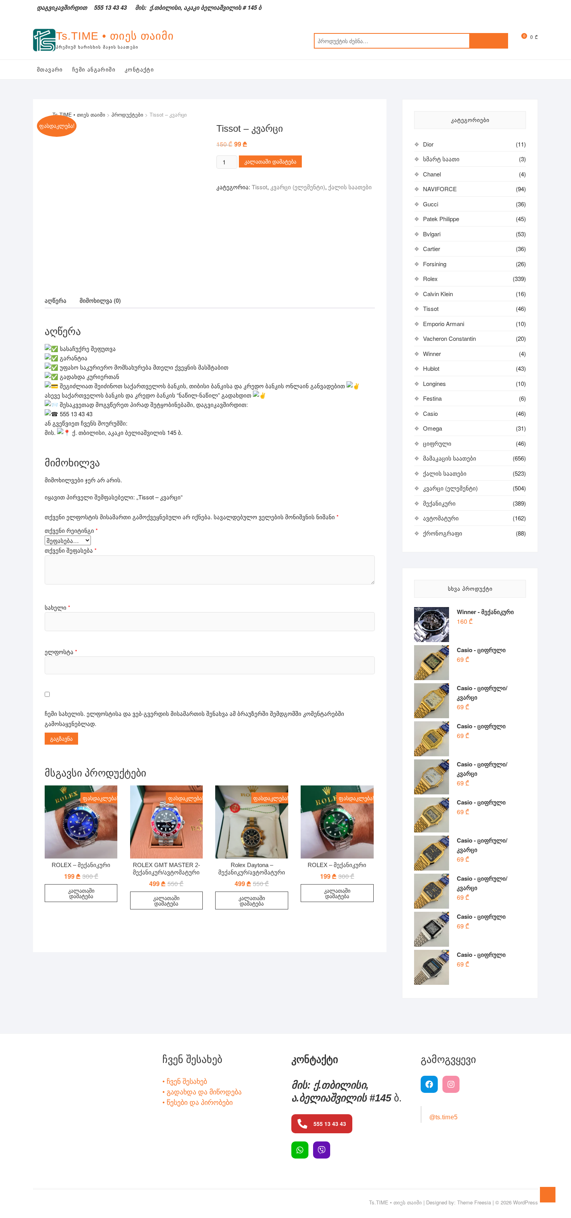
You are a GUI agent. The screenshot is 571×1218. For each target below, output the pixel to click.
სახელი (57, 607)
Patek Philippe (441, 219)
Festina (432, 398)
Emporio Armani (443, 323)
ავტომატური (441, 518)
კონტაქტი (139, 69)
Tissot (259, 187)
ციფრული (437, 443)
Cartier (431, 248)
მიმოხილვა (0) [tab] (100, 300)
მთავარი (50, 69)
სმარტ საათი (441, 159)
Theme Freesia (474, 1202)
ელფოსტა (61, 651)
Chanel (432, 174)
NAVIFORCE (440, 189)
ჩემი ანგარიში (93, 69)
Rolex (430, 278)
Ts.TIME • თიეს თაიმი (115, 36)
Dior (428, 144)
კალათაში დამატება (270, 161)
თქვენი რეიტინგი (71, 530)
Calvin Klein (438, 294)
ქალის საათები (350, 187)
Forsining (434, 264)
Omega (432, 428)
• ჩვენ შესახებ (184, 1081)
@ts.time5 (443, 1117)
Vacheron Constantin (449, 338)
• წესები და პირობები (197, 1102)
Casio (430, 413)
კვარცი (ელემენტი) (297, 187)
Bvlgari (431, 234)
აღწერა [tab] (55, 300)
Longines (434, 383)
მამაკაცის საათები (449, 458)
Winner (432, 353)
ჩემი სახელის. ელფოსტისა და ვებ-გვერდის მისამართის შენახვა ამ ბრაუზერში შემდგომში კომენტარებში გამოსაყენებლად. (194, 718)
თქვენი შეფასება (71, 550)
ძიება (488, 41)
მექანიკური (439, 503)
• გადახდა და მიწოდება (202, 1091)
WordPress (525, 1202)
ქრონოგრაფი (442, 533)
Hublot (431, 368)
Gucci (430, 204)
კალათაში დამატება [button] (81, 893)
